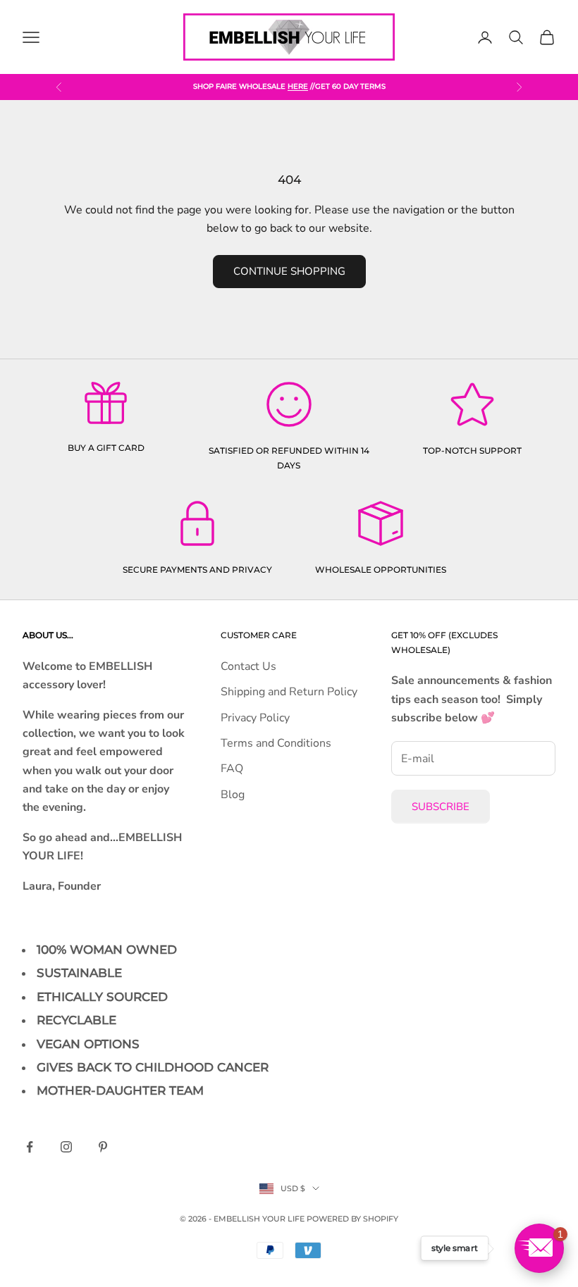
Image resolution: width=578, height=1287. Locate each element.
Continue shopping (289, 271)
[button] (539, 1248)
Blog (233, 794)
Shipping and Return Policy (289, 692)
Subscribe (440, 807)
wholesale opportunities (380, 569)
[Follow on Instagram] (66, 1147)
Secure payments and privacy (197, 569)
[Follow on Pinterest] (103, 1147)
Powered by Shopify (352, 1219)
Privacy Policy (255, 718)
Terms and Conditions (276, 743)
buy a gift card (106, 447)
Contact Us (248, 666)
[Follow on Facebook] (30, 1147)
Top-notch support (472, 450)
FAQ (232, 768)
